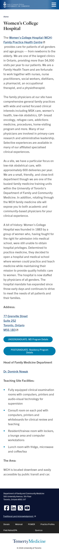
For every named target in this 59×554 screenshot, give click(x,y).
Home (6, 16)
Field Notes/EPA (10, 530)
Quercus (38, 530)
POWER (31, 524)
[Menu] (54, 4)
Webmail (18, 524)
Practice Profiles (48, 524)
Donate (6, 524)
